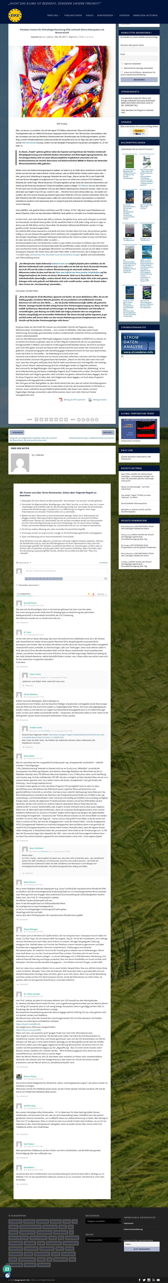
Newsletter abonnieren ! (29, 585)
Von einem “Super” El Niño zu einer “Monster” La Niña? (136, 496)
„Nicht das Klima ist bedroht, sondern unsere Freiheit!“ (54, 3)
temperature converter (130, 441)
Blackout (55, 1221)
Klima (41, 1243)
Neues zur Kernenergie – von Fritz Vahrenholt (135, 488)
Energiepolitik (27, 1232)
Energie (13, 1232)
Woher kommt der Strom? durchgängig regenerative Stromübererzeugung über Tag (137, 536)
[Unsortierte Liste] (44, 578)
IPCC (61, 1238)
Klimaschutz (31, 1248)
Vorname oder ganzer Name (132, 45)
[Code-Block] (50, 578)
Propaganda (68, 1254)
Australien (42, 1221)
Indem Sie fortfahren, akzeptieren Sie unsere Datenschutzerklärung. (138, 73)
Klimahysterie (53, 1243)
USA (49, 1259)
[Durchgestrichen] (37, 578)
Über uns (52, 15)
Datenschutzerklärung (133, 1229)
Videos (90, 15)
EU (71, 1232)
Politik (55, 1254)
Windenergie (16, 1265)
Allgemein (73, 37)
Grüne (53, 1238)
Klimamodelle (70, 1243)
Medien (28, 1254)
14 (80, 37)
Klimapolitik (16, 1248)
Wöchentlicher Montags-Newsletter (138, 68)
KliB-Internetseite (29, 143)
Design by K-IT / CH (22, 1280)
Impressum (128, 1223)
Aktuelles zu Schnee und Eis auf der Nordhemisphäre (136, 510)
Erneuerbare (61, 1232)
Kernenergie (16, 1243)
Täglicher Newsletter (132, 64)
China (66, 1221)
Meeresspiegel (42, 1254)
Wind (72, 1259)
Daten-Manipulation (30, 1227)
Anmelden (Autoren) (145, 15)
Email (123, 54)
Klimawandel (47, 1248)
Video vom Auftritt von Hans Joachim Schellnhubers (77, 272)
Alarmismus (15, 1221)
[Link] (54, 578)
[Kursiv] (30, 578)
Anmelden (103, 562)
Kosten (69, 1248)
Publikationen (73, 15)
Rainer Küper (30, 1076)
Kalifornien (72, 1238)
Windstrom (44, 1265)
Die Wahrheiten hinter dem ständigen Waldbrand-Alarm (137, 527)
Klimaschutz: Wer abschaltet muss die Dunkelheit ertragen (55, 254)
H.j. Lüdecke (48, 37)
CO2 (74, 1221)
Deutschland (50, 1227)
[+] (60, 579)
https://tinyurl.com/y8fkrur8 (28, 1024)
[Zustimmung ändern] (8, 1275)
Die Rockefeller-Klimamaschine (134, 503)
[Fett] (26, 578)
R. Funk (27, 632)
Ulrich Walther (46, 731)
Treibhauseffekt (27, 1259)
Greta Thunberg (38, 1238)
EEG (70, 1227)
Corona (13, 1227)
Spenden (124, 15)
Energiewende (44, 1232)
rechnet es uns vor (59, 263)
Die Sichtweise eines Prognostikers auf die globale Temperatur (138, 546)
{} (57, 579)
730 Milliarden (83, 186)
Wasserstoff (60, 1259)
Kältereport (16, 1254)
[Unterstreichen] (33, 578)
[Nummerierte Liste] (40, 578)
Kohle (60, 1248)
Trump (41, 1259)
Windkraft (30, 1265)
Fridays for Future (18, 1238)
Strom (13, 1259)
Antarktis (29, 1221)
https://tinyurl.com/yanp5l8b (28, 1030)
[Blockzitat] (47, 578)
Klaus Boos (44, 851)
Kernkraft (30, 1243)
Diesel (63, 1227)
